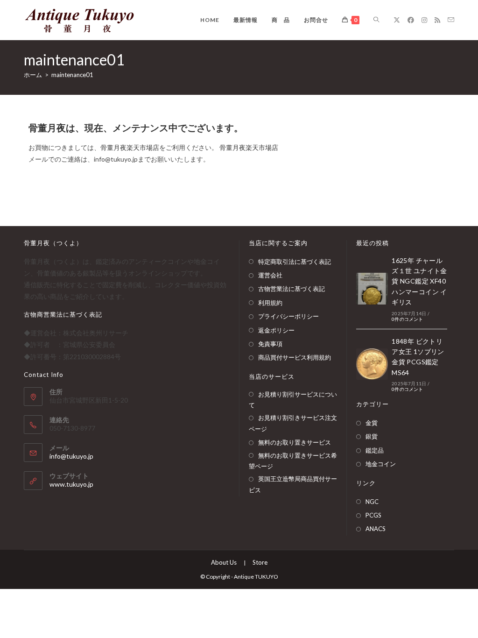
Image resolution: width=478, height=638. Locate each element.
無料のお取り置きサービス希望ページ (293, 461)
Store (260, 562)
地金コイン (381, 464)
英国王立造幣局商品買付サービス (293, 484)
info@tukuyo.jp (71, 456)
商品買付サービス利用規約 (294, 357)
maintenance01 (72, 74)
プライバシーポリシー (288, 316)
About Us (224, 562)
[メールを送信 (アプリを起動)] (451, 19)
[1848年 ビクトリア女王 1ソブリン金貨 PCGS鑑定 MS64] (372, 364)
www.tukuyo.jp (71, 484)
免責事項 (270, 343)
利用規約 (270, 302)
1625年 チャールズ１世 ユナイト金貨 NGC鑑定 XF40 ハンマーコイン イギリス (419, 281)
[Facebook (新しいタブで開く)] (411, 20)
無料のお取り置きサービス (294, 442)
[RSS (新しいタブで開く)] (437, 20)
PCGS (373, 515)
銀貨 (372, 436)
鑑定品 (375, 450)
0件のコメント (407, 319)
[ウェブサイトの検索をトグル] (376, 20)
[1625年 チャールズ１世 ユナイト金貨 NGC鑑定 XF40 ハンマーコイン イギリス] (372, 289)
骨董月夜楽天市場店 (129, 147)
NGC (372, 501)
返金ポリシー (276, 330)
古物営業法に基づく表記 (291, 288)
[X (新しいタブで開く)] (397, 20)
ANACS (376, 528)
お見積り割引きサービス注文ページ (293, 423)
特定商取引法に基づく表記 (294, 261)
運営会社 (270, 275)
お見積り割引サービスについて (293, 399)
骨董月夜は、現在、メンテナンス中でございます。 (135, 127)
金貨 (372, 422)
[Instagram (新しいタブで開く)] (424, 20)
